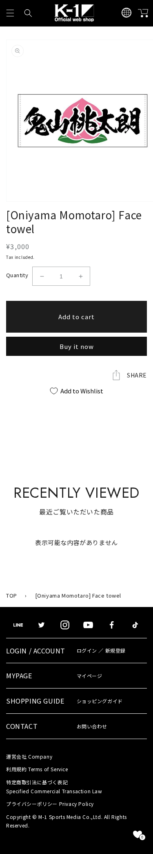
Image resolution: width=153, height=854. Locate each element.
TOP (11, 595)
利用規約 (37, 769)
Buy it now (77, 346)
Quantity (17, 275)
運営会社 (29, 756)
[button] (10, 13)
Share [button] (137, 375)
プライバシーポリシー (50, 803)
